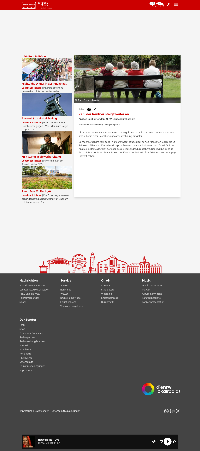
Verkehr (64, 285)
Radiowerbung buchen (32, 341)
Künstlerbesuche (151, 298)
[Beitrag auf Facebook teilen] (89, 109)
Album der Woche (152, 293)
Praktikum (25, 349)
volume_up (154, 442)
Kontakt (23, 345)
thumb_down (161, 441)
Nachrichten (28, 280)
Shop (22, 329)
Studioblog (107, 289)
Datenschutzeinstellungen (66, 411)
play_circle (167, 441)
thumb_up (174, 441)
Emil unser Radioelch (31, 333)
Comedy (106, 285)
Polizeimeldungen (29, 298)
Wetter (64, 293)
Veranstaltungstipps (71, 306)
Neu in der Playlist (152, 285)
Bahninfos (65, 289)
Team (22, 325)
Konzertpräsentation (153, 302)
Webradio (106, 293)
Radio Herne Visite (70, 298)
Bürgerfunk (107, 302)
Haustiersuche (68, 302)
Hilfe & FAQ (25, 357)
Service (65, 280)
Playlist (146, 289)
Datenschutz (26, 362)
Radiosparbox (27, 337)
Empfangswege (109, 298)
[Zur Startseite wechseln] (29, 5)
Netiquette (25, 353)
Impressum (25, 370)
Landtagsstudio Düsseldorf (34, 289)
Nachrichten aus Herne (32, 285)
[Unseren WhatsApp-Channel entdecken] (166, 411)
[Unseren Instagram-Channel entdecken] (178, 411)
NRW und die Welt (29, 293)
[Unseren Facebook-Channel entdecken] (172, 411)
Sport (22, 302)
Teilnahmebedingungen (32, 366)
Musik (146, 280)
